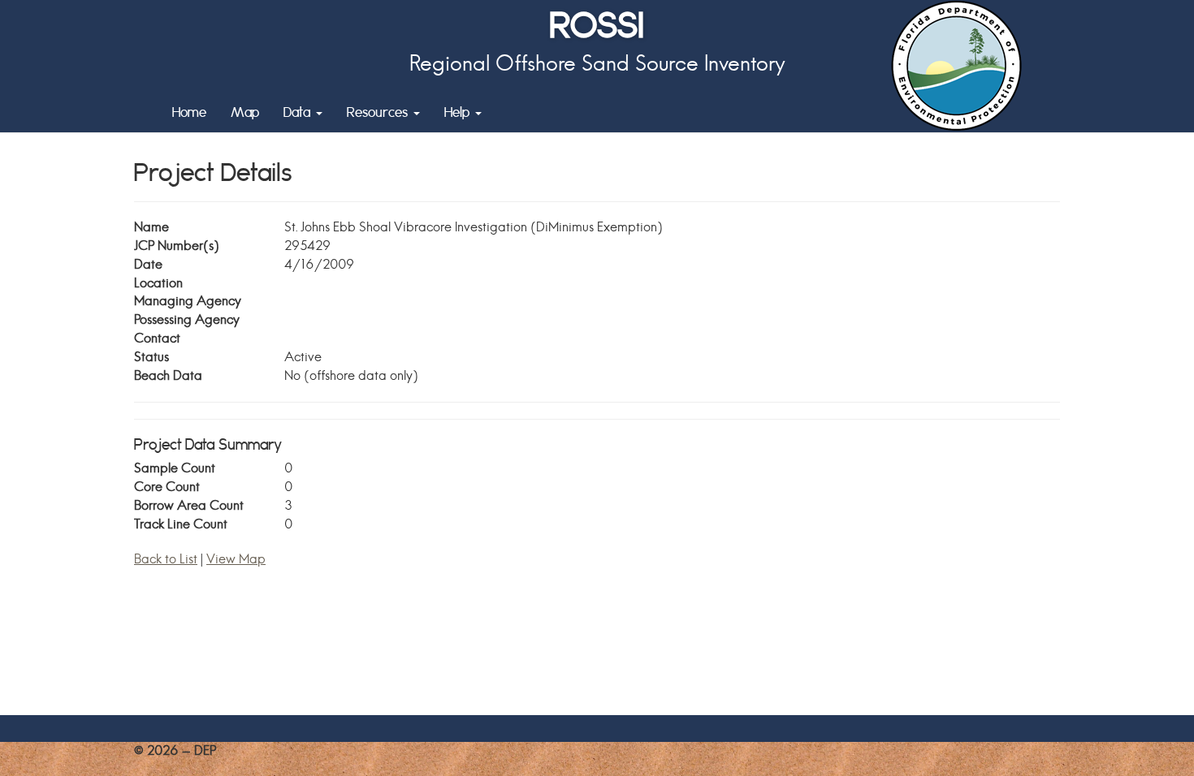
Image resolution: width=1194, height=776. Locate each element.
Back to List (165, 559)
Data (298, 111)
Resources (379, 111)
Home (189, 111)
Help (459, 111)
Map (245, 111)
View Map (236, 559)
